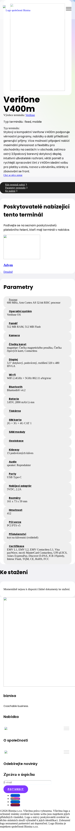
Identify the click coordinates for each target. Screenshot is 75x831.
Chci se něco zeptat (12, 175)
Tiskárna (15, 411)
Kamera (14, 335)
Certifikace (16, 546)
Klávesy (14, 449)
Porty (12, 474)
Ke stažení (10, 191)
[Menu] (66, 728)
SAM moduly (17, 432)
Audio (13, 461)
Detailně (8, 271)
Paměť (13, 323)
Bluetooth (15, 386)
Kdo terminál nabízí (15, 184)
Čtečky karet (17, 344)
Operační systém (20, 311)
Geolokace (16, 441)
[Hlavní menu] (68, 9)
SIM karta (15, 420)
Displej (13, 359)
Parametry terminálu (15, 187)
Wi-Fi (12, 374)
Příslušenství (17, 534)
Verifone (30, 115)
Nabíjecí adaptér (20, 486)
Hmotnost (15, 510)
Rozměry (15, 498)
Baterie (14, 399)
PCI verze (15, 522)
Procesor (13, 299)
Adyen (8, 265)
